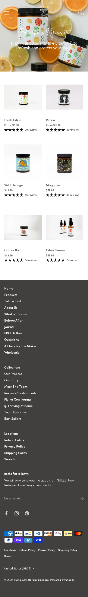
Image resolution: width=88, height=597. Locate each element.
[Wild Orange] (23, 162)
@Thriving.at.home (18, 406)
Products (10, 295)
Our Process (13, 374)
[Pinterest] (27, 513)
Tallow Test (12, 301)
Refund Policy (14, 440)
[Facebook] (6, 513)
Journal (9, 327)
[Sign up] (81, 499)
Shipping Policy (15, 453)
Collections (12, 367)
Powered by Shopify (62, 580)
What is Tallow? (15, 314)
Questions (11, 340)
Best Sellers (12, 419)
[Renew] (64, 97)
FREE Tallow (13, 333)
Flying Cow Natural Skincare (31, 580)
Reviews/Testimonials (20, 393)
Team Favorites (15, 412)
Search (9, 459)
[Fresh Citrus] (23, 97)
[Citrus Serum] (64, 227)
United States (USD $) (17, 568)
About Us (11, 308)
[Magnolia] (64, 162)
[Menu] (7, 13)
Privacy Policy (14, 446)
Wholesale (11, 352)
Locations (11, 434)
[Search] (71, 13)
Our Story (11, 380)
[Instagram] (17, 513)
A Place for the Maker (20, 346)
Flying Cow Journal (18, 399)
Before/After (13, 320)
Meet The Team (15, 387)
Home (8, 288)
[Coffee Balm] (23, 227)
